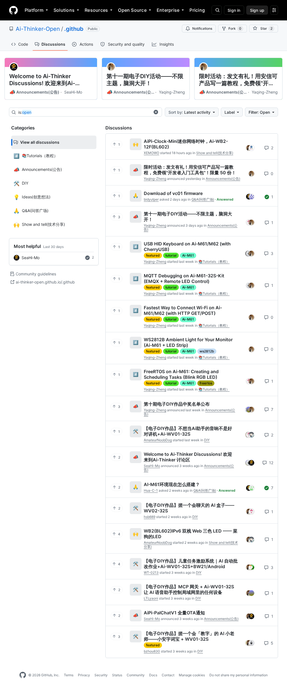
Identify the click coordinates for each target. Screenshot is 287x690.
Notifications (202, 28)
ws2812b (207, 351)
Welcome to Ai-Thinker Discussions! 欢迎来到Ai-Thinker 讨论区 (42, 80)
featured (153, 255)
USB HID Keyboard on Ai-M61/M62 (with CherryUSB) (187, 246)
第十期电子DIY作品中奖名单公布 (177, 404)
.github (74, 28)
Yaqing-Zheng (172, 92)
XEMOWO (151, 153)
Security (101, 675)
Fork (234, 28)
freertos (206, 383)
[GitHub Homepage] (22, 675)
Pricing (197, 10)
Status (117, 675)
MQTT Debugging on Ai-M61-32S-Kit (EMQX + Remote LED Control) (184, 278)
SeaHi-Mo (73, 92)
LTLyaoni (151, 598)
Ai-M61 (188, 255)
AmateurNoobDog (158, 440)
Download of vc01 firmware (173, 193)
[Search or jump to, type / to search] (217, 10)
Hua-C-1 (151, 490)
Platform (34, 10)
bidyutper (151, 199)
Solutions (64, 10)
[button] (156, 112)
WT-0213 (151, 572)
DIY (207, 440)
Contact (168, 675)
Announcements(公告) (34, 92)
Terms (68, 675)
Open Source (132, 10)
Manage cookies (192, 675)
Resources (96, 10)
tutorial (171, 255)
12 (270, 462)
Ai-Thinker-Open (38, 28)
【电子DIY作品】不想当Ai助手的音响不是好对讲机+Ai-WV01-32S (188, 431)
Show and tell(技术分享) (214, 153)
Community (136, 675)
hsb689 (149, 517)
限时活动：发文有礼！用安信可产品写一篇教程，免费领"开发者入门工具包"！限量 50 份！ (238, 80)
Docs (153, 675)
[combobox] (84, 112)
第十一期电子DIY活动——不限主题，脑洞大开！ (145, 80)
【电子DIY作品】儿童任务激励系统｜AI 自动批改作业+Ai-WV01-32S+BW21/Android (191, 563)
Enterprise (168, 10)
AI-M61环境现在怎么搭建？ (172, 484)
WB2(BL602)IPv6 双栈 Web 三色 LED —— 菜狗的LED (190, 533)
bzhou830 (152, 651)
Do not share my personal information (238, 675)
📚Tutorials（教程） (214, 261)
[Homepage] (13, 10)
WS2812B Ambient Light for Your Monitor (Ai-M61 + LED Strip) (188, 342)
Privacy (84, 675)
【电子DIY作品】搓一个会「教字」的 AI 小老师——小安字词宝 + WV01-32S (189, 636)
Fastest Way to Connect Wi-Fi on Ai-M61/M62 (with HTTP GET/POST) (183, 310)
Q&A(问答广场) (202, 199)
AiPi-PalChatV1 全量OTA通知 (174, 612)
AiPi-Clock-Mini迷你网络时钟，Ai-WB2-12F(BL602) (186, 144)
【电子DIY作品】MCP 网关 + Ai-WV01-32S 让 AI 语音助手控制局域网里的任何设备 (189, 589)
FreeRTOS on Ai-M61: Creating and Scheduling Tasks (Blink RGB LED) (181, 374)
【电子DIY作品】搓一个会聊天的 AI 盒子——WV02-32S (189, 508)
